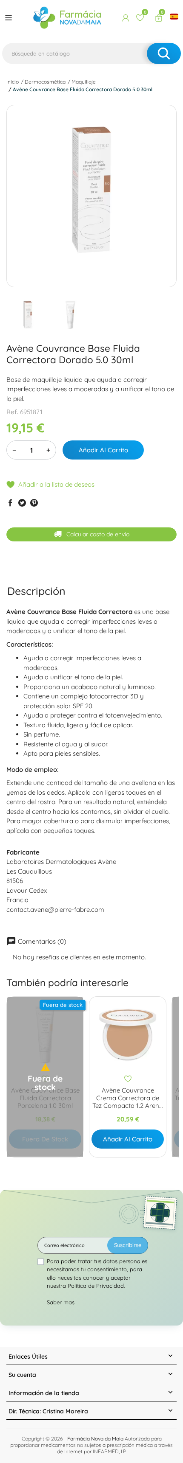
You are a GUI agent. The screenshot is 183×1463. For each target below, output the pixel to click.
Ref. (12, 412)
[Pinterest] (34, 503)
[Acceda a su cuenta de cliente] (125, 18)
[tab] (36, 591)
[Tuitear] (22, 503)
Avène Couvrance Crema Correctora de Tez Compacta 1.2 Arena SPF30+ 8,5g (127, 1098)
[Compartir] (10, 503)
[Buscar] (164, 53)
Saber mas (60, 1302)
